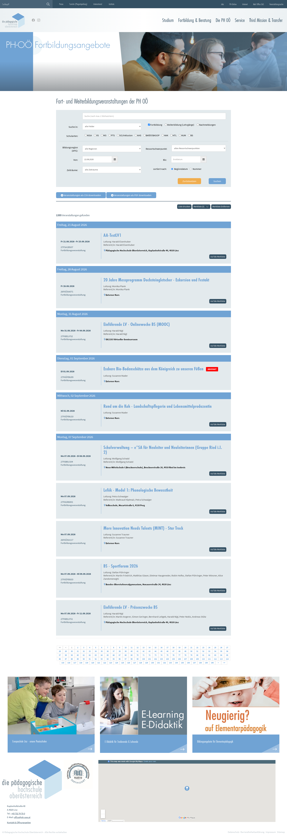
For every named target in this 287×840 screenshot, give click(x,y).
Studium (168, 20)
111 (209, 659)
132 (164, 662)
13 (143, 647)
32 (84, 651)
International (97, 4)
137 (194, 662)
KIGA (89, 135)
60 (78, 655)
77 (179, 655)
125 (122, 662)
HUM (183, 135)
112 (215, 659)
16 (161, 647)
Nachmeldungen (207, 124)
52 (203, 651)
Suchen (217, 181)
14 (149, 647)
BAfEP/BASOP (152, 135)
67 (119, 655)
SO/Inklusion (126, 135)
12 (137, 647)
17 (167, 647)
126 (128, 662)
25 (215, 647)
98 (131, 659)
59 (72, 655)
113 (221, 659)
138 (200, 662)
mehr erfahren (51, 743)
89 (78, 659)
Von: (75, 159)
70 (137, 655)
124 (116, 662)
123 (110, 662)
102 (155, 659)
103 (161, 659)
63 (96, 655)
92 (96, 659)
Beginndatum (181, 168)
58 (66, 655)
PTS (113, 135)
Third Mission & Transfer (266, 20)
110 (203, 659)
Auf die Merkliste (217, 256)
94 (108, 659)
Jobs (222, 4)
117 (74, 662)
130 (152, 662)
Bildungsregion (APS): (70, 149)
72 (149, 655)
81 (203, 655)
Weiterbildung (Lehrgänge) (180, 124)
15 (155, 647)
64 (102, 655)
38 (119, 651)
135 (182, 662)
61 (84, 655)
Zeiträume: (72, 170)
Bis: (165, 159)
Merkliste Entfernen (221, 206)
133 (170, 662)
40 (131, 651)
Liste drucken (184, 206)
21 (191, 647)
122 (104, 662)
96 (119, 659)
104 (167, 659)
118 (80, 662)
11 (131, 647)
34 (96, 651)
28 (60, 651)
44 (155, 651)
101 (149, 659)
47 (173, 651)
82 (209, 655)
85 (227, 655)
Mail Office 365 (258, 4)
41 (137, 651)
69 (131, 655)
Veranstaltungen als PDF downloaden (132, 195)
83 (215, 655)
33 (90, 651)
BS (191, 135)
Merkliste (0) (199, 206)
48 (179, 651)
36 (108, 651)
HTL (175, 135)
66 (114, 655)
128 (140, 662)
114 (227, 659)
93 (102, 659)
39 (125, 651)
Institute (111, 4)
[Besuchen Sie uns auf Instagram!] (38, 20)
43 (149, 651)
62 (90, 655)
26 (221, 647)
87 (66, 659)
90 (84, 659)
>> (224, 662)
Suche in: (73, 126)
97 (125, 659)
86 (60, 659)
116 (68, 662)
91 (90, 659)
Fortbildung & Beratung (194, 20)
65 (108, 655)
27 (227, 647)
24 (209, 647)
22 (197, 647)
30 (72, 651)
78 (185, 655)
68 (125, 655)
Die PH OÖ (223, 20)
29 (66, 651)
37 (114, 651)
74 (161, 655)
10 (125, 647)
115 (62, 662)
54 (215, 651)
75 (167, 655)
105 (173, 659)
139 (206, 662)
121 (98, 662)
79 (191, 655)
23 (203, 647)
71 (143, 655)
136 (188, 662)
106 (179, 659)
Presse (61, 4)
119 (86, 662)
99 (137, 659)
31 (78, 651)
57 (60, 655)
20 (185, 647)
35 (102, 651)
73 (155, 655)
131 (158, 662)
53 (209, 651)
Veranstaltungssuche (276, 4)
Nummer (197, 168)
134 (176, 662)
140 (212, 662)
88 (72, 659)
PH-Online (232, 4)
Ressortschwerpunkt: (156, 148)
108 (191, 659)
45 (161, 651)
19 (179, 647)
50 (191, 651)
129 (146, 662)
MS (104, 135)
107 (185, 659)
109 (197, 659)
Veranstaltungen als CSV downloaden (82, 195)
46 (167, 651)
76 (173, 655)
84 (221, 655)
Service (240, 20)
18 (173, 647)
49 (185, 651)
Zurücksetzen (189, 181)
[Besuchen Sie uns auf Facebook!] (33, 20)
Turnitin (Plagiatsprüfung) (78, 4)
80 (197, 655)
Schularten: (72, 135)
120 (92, 662)
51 (197, 651)
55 (221, 651)
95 (114, 659)
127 (134, 662)
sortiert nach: (160, 168)
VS (97, 135)
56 (227, 651)
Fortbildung (156, 124)
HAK (166, 135)
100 (143, 659)
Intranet (245, 4)
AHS (139, 135)
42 (143, 651)
